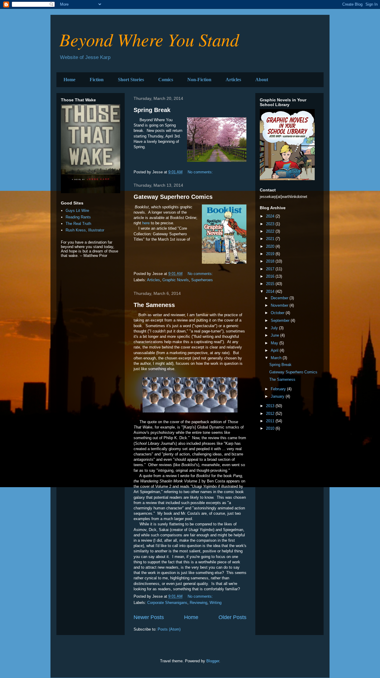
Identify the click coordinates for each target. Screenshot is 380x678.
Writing (215, 602)
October (278, 313)
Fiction (97, 79)
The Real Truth (78, 223)
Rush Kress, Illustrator (85, 230)
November (280, 305)
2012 (271, 413)
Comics (165, 79)
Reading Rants (78, 217)
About (261, 79)
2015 (271, 284)
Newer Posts (149, 617)
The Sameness (154, 305)
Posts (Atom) (169, 629)
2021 (271, 238)
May (275, 343)
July (275, 328)
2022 (271, 231)
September (281, 320)
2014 (271, 291)
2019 (271, 254)
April (275, 350)
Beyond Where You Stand (149, 39)
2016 (271, 276)
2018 (271, 261)
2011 (271, 421)
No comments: (201, 172)
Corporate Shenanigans (167, 602)
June (275, 335)
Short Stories (131, 79)
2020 (271, 246)
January (278, 396)
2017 (271, 269)
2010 (271, 428)
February (279, 389)
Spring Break (152, 110)
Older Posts (232, 617)
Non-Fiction (199, 79)
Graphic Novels (175, 280)
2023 (271, 224)
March (277, 358)
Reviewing (198, 602)
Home (69, 79)
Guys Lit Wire (77, 210)
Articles (233, 79)
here (146, 223)
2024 (271, 216)
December (280, 298)
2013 (271, 406)
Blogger (212, 661)
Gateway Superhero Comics (173, 197)
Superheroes (202, 280)
